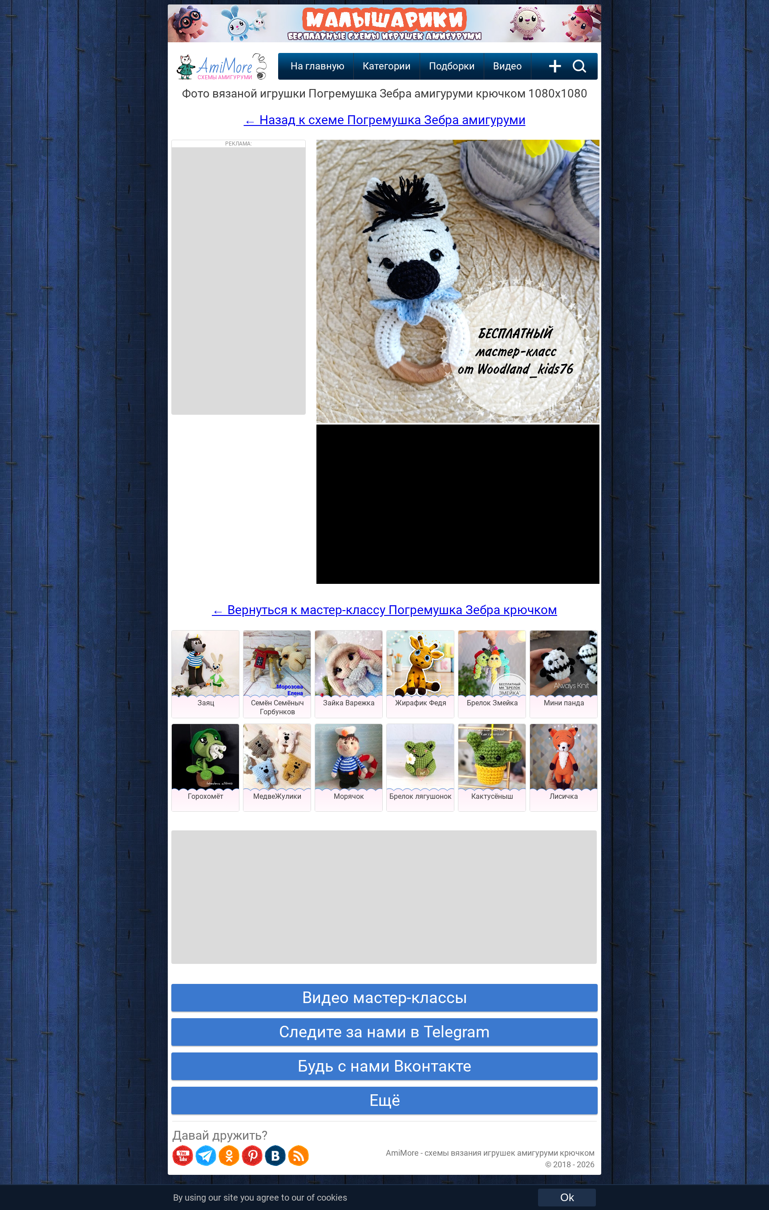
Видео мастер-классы (384, 997)
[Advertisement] (238, 280)
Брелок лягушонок (420, 796)
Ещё (384, 1100)
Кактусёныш (492, 796)
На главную (317, 66)
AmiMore (225, 72)
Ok (567, 1197)
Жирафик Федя (420, 703)
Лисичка (564, 796)
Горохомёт (205, 796)
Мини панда (564, 703)
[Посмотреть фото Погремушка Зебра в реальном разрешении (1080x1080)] (457, 420)
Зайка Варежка (349, 703)
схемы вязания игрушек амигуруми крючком (510, 1152)
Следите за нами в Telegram (384, 1032)
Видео (507, 66)
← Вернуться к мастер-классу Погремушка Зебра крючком (384, 610)
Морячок (349, 796)
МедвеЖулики (277, 796)
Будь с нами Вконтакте (384, 1066)
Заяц (206, 703)
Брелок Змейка (492, 703)
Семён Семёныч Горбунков (277, 707)
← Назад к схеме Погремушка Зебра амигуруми (385, 120)
